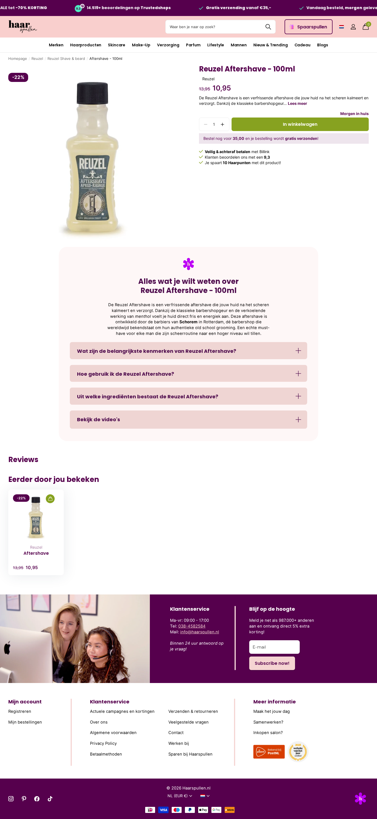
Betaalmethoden (106, 754)
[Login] (353, 27)
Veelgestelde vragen (188, 722)
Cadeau (302, 45)
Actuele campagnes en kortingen (122, 711)
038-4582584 (192, 626)
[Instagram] (11, 798)
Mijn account (25, 701)
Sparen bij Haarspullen (190, 754)
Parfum (193, 45)
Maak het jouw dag (271, 711)
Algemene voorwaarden (113, 732)
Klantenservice (109, 701)
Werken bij (178, 743)
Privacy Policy (103, 743)
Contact (176, 732)
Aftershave (36, 553)
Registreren (19, 711)
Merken (56, 45)
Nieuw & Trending (270, 45)
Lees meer (297, 103)
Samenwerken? (268, 722)
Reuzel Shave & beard (66, 58)
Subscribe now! (272, 663)
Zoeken (268, 27)
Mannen (239, 45)
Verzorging (168, 45)
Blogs (322, 45)
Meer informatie (274, 701)
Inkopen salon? (268, 732)
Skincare (116, 45)
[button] (222, 124)
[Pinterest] (24, 798)
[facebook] (36, 798)
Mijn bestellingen (25, 722)
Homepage (17, 58)
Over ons (99, 722)
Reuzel (37, 58)
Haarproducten (85, 45)
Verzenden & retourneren (193, 711)
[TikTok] (50, 798)
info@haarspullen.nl (199, 631)
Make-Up (141, 45)
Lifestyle (215, 45)
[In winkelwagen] (50, 498)
